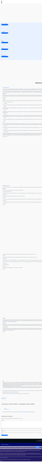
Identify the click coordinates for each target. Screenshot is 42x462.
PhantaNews (3, 4)
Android (11, 321)
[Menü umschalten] (4, 24)
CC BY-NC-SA (12, 393)
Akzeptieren (37, 447)
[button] (6, 23)
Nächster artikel (3, 398)
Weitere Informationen (32, 447)
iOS (13, 321)
